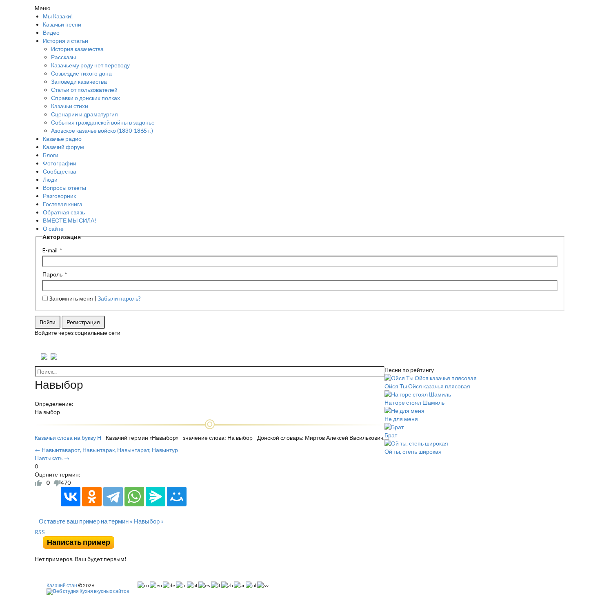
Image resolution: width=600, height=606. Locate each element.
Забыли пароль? (119, 298)
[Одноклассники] (92, 496)
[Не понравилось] (57, 483)
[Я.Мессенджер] (155, 496)
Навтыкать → (52, 457)
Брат (390, 435)
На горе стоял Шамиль (414, 402)
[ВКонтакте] (70, 496)
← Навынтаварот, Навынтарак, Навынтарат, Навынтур (106, 449)
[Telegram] (113, 496)
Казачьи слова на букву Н (68, 437)
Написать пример (78, 542)
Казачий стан (62, 585)
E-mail (50, 250)
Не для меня (401, 418)
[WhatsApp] (134, 496)
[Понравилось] (38, 483)
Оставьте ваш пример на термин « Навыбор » (101, 521)
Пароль (52, 274)
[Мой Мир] (177, 496)
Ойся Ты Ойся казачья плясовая (427, 386)
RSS (40, 531)
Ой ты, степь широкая (413, 451)
